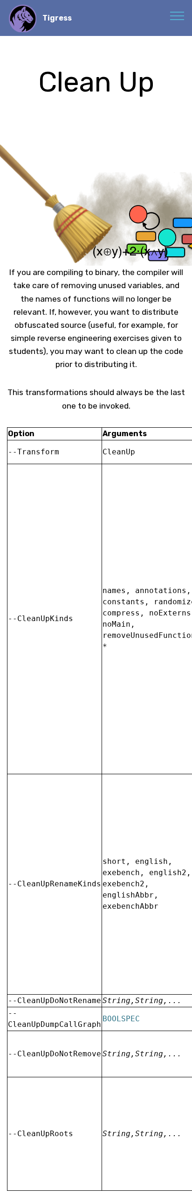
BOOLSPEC (121, 1018)
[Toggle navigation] (177, 15)
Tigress (57, 18)
